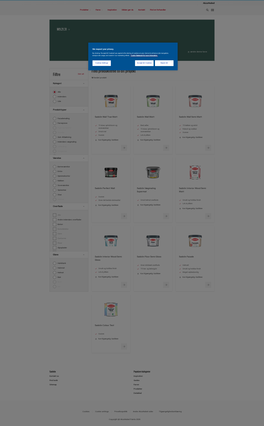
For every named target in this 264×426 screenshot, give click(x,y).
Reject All (164, 63)
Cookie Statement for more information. (144, 55)
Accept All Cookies (144, 63)
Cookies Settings (101, 63)
